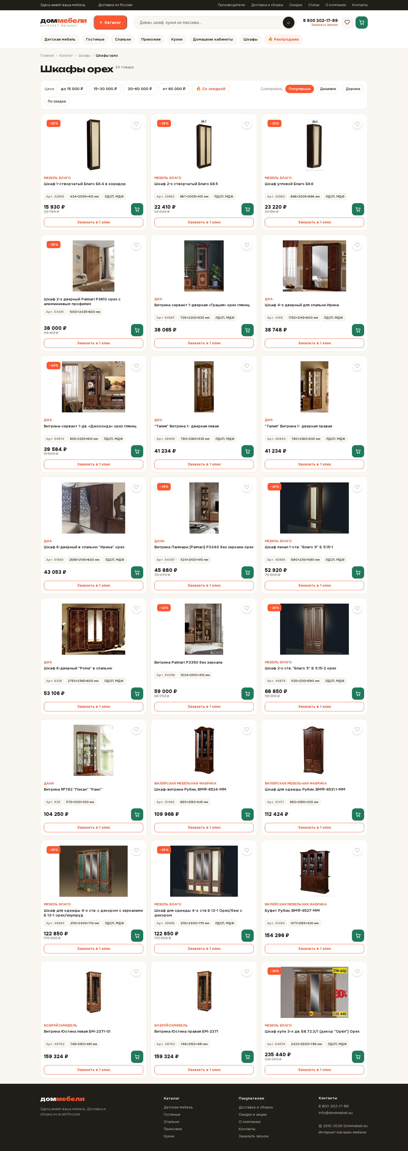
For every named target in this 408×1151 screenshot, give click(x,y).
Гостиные (95, 39)
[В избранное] (136, 124)
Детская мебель (59, 39)
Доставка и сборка (267, 5)
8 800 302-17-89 (334, 1106)
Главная (47, 55)
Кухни (176, 39)
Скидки (295, 5)
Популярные (300, 89)
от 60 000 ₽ (174, 88)
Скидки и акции (253, 1114)
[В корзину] (137, 209)
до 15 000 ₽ (72, 88)
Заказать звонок (254, 1136)
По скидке (57, 101)
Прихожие (151, 39)
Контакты (360, 5)
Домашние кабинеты (213, 39)
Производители (231, 5)
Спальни (123, 39)
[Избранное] (347, 22)
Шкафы (250, 39)
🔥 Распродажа (283, 39)
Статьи (313, 5)
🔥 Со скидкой (210, 88)
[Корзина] (362, 22)
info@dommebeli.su (336, 1112)
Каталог (110, 22)
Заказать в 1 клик (93, 222)
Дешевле (328, 89)
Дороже (353, 89)
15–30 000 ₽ (105, 88)
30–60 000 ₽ (140, 88)
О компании (336, 5)
